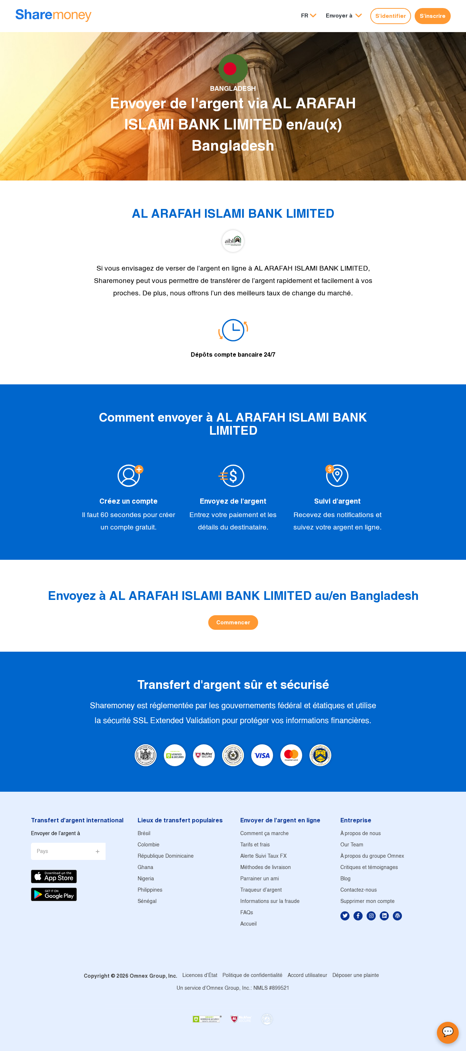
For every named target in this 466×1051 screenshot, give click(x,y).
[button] (344, 16)
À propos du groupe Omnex (372, 856)
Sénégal (147, 901)
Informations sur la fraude (270, 901)
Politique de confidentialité (252, 975)
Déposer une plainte (355, 975)
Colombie (148, 845)
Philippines (150, 890)
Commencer (233, 622)
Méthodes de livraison (265, 867)
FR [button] (304, 15)
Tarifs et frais (255, 845)
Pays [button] (42, 851)
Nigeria (146, 879)
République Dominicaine (166, 856)
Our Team (351, 845)
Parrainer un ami (259, 879)
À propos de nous (360, 833)
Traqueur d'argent (261, 890)
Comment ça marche (264, 833)
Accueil (248, 924)
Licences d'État (199, 975)
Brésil (144, 833)
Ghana (145, 867)
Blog (345, 879)
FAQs (246, 913)
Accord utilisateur (307, 975)
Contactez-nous (358, 890)
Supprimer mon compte (367, 901)
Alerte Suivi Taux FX (263, 856)
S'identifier (390, 16)
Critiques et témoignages (369, 867)
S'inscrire (433, 16)
